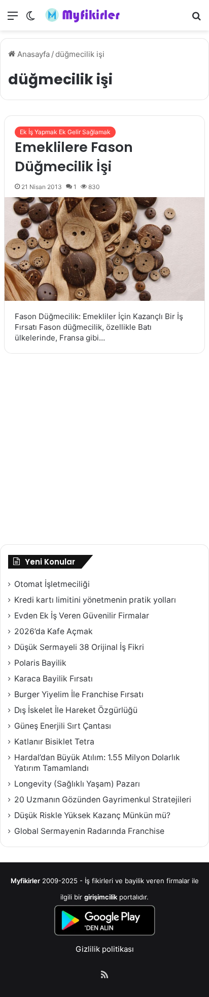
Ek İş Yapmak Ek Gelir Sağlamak (65, 132)
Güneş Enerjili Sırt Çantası (62, 726)
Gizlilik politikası (105, 949)
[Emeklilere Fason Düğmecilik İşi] (104, 249)
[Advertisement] (104, 450)
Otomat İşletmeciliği (52, 584)
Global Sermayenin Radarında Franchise (89, 831)
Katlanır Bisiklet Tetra (54, 741)
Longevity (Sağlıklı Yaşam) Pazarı (77, 784)
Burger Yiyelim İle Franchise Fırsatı (79, 694)
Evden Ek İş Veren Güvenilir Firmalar (81, 615)
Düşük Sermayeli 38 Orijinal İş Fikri (79, 647)
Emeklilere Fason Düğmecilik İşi (74, 157)
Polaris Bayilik (40, 663)
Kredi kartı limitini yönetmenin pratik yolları (95, 600)
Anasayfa (32, 54)
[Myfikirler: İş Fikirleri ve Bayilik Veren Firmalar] (83, 15)
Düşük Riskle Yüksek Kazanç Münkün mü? (92, 815)
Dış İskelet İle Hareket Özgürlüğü (75, 710)
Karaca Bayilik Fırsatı (53, 678)
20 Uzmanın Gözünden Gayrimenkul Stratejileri (102, 799)
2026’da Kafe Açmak (53, 631)
